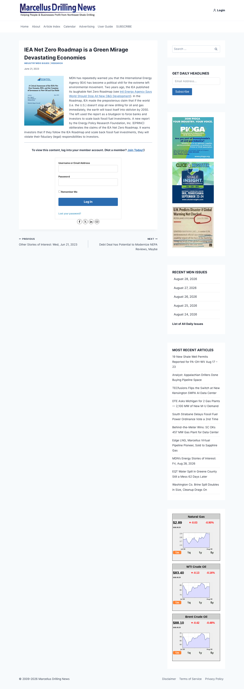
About (36, 26)
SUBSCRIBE (124, 26)
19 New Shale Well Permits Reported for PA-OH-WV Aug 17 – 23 (194, 361)
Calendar (70, 26)
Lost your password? (69, 213)
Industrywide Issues (36, 63)
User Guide (105, 26)
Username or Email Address (74, 163)
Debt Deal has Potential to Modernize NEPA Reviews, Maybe (128, 244)
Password (64, 176)
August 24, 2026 (185, 314)
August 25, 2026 (185, 305)
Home (25, 26)
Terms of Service (190, 679)
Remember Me (69, 191)
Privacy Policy (214, 679)
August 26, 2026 (185, 296)
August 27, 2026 (185, 288)
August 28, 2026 (185, 279)
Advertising (86, 26)
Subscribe (182, 91)
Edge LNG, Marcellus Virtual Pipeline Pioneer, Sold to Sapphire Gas (194, 445)
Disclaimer (169, 679)
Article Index (51, 26)
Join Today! (135, 150)
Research (57, 63)
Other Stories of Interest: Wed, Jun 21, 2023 (48, 242)
